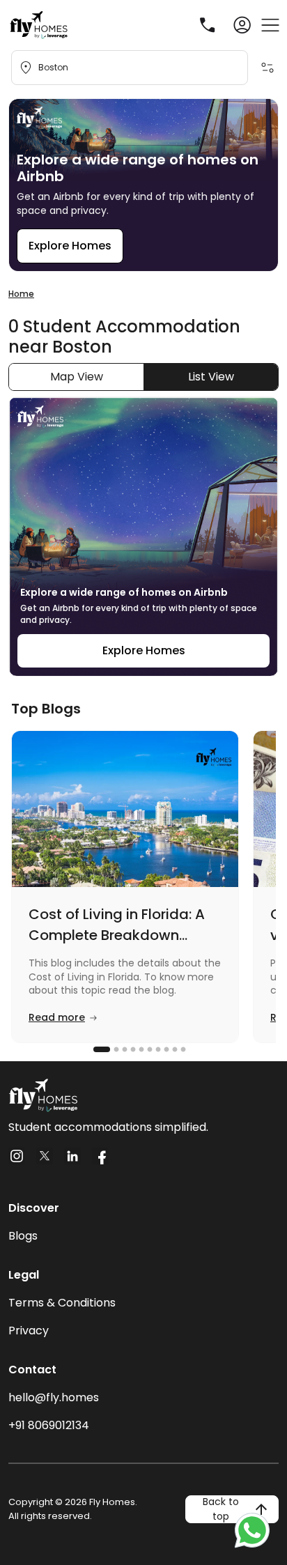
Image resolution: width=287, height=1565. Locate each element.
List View (211, 377)
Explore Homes (70, 246)
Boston (53, 67)
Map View (76, 377)
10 (181, 1049)
